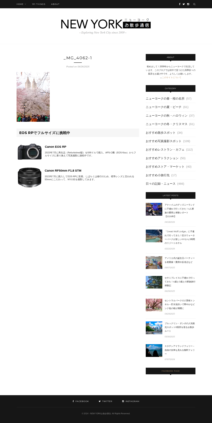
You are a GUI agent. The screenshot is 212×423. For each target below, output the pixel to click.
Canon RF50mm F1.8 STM (63, 170)
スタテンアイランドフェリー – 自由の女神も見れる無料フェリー (180, 350)
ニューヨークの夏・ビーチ (164, 107)
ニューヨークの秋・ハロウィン (166, 115)
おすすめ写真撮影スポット (164, 141)
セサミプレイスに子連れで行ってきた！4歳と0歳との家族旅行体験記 (180, 281)
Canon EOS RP (55, 146)
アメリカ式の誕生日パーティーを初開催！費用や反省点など (180, 260)
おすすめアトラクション (162, 158)
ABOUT (55, 4)
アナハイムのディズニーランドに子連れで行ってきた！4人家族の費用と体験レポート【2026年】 (180, 210)
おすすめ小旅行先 (158, 175)
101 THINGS (38, 4)
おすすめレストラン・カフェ (165, 149)
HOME (20, 4)
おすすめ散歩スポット (161, 132)
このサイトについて (171, 77)
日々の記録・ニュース (161, 183)
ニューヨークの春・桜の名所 (165, 98)
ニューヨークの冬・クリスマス (166, 124)
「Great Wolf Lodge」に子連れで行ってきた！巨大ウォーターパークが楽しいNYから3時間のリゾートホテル (180, 237)
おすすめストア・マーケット (165, 166)
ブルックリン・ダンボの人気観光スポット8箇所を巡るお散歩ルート (180, 327)
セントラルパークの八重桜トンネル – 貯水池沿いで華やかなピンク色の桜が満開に (180, 304)
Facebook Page (171, 371)
